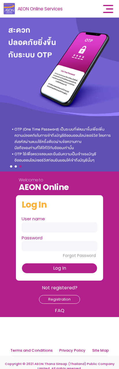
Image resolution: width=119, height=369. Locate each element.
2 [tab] (16, 165)
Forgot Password (79, 255)
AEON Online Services (40, 9)
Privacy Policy (72, 350)
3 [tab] (21, 165)
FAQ (59, 310)
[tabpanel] (59, 95)
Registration (59, 299)
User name (33, 219)
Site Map (100, 350)
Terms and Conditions (31, 350)
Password (32, 238)
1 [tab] (11, 165)
